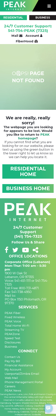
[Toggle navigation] (49, 6)
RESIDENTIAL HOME (28, 171)
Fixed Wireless (15, 317)
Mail (15, 36)
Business (11, 346)
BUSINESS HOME (28, 188)
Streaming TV (14, 330)
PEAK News (13, 390)
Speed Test (12, 338)
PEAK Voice (13, 321)
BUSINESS (42, 17)
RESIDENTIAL (13, 17)
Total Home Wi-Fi (17, 325)
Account (33, 36)
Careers (10, 386)
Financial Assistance (19, 365)
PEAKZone (12, 334)
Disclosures (13, 342)
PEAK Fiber (13, 313)
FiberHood (25, 41)
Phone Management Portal (24, 382)
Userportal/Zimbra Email (22, 374)
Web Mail (11, 378)
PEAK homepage (33, 136)
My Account (13, 369)
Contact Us (12, 357)
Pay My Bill (12, 361)
